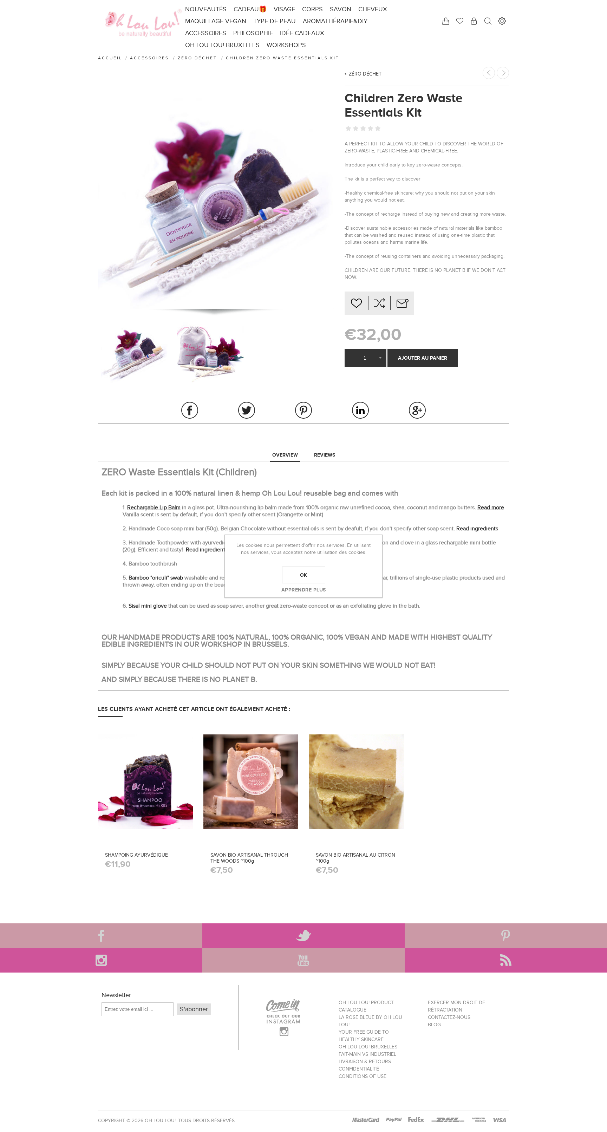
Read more (490, 507)
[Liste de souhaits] (460, 21)
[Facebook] (101, 935)
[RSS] (506, 960)
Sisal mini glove (148, 605)
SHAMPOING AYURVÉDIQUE (136, 855)
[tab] (285, 455)
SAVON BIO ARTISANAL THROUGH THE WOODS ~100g (249, 858)
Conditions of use (362, 1076)
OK (303, 575)
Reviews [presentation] (324, 455)
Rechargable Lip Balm (154, 507)
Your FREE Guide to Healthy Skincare (364, 1035)
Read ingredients (477, 528)
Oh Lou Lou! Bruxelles (368, 1047)
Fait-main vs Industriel (367, 1054)
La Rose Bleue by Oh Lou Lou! (370, 1021)
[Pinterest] (506, 935)
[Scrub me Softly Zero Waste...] (503, 73)
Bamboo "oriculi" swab (156, 577)
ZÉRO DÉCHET (365, 74)
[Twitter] (303, 935)
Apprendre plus (303, 590)
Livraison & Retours (365, 1062)
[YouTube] (303, 960)
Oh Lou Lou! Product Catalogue (366, 1006)
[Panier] (446, 21)
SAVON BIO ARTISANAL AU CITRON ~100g (355, 858)
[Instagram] (101, 960)
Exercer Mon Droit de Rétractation (456, 1006)
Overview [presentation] (285, 455)
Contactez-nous (449, 1017)
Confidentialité (359, 1069)
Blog (434, 1025)
